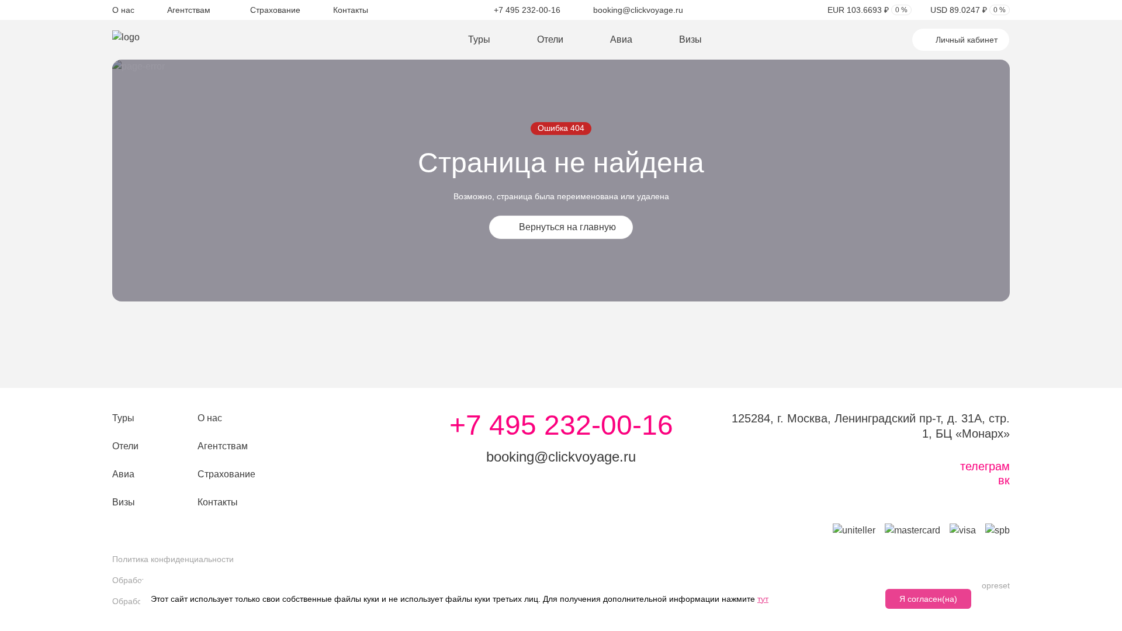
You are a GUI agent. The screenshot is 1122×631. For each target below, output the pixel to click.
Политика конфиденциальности (173, 559)
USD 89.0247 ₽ (968, 10)
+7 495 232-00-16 (527, 10)
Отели (550, 39)
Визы (690, 39)
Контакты (350, 10)
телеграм (985, 466)
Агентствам (188, 10)
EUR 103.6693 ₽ (867, 10)
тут (762, 599)
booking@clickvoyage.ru (638, 10)
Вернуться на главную (567, 227)
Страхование (275, 10)
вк (1004, 480)
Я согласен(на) (928, 599)
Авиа (621, 39)
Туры (479, 39)
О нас (123, 10)
